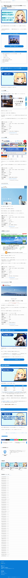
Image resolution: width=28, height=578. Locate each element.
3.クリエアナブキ (6, 56)
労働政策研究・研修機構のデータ (6, 401)
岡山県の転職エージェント (5, 528)
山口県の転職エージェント (5, 535)
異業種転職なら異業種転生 (4, 567)
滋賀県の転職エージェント (5, 507)
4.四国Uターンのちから (6, 57)
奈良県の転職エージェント (5, 504)
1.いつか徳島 (5, 54)
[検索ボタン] (27, 0)
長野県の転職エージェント (5, 516)
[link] (10, 453)
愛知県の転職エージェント (5, 526)
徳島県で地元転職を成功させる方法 (7, 59)
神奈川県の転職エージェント (6, 499)
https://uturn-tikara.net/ (12, 277)
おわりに (4, 62)
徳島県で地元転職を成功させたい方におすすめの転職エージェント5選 (12, 53)
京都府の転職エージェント (5, 502)
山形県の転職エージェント (5, 485)
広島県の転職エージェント (5, 533)
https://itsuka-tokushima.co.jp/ (13, 132)
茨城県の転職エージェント (5, 497)
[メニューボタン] (0, 0)
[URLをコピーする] (25, 439)
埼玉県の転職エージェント (5, 490)
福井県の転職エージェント (5, 521)
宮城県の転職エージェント (5, 483)
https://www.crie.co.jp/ (12, 226)
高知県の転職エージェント (5, 540)
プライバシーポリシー (4, 573)
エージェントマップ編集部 (5, 455)
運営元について (3, 572)
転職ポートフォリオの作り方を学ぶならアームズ (7, 568)
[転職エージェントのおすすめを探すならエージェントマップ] (14, 0)
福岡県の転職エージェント (5, 552)
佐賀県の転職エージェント (5, 550)
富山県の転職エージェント (5, 514)
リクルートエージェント (8, 354)
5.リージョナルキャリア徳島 (7, 58)
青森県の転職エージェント (5, 478)
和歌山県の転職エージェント (6, 511)
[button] (3, 439)
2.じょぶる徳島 (5, 55)
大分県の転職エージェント (5, 545)
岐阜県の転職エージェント (5, 523)
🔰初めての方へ (3, 563)
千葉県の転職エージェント (5, 495)
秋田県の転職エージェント (5, 480)
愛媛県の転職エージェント (5, 538)
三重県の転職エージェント (5, 509)
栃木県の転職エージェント (5, 492)
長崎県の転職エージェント (5, 547)
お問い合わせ (3, 574)
